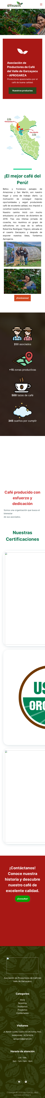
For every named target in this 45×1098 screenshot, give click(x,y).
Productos (22, 1006)
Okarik (28, 1095)
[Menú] (41, 4)
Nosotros (22, 1003)
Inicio (22, 1000)
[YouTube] (25, 1081)
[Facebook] (19, 1081)
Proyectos (22, 1010)
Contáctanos (22, 1013)
